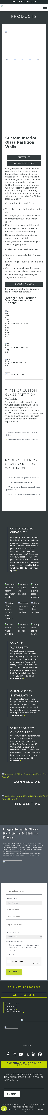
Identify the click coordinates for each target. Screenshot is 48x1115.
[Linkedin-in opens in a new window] (33, 1054)
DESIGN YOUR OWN (13, 1012)
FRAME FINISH (18, 362)
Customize (24, 157)
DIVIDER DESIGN (20, 348)
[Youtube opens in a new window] (21, 1054)
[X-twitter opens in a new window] (27, 1054)
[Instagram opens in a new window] (14, 1054)
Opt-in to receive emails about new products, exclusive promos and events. (24, 947)
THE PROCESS (17, 716)
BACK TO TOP (11, 1003)
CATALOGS (10, 1009)
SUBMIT (12, 1094)
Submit (14, 972)
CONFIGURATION (20, 324)
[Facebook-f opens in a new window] (8, 1054)
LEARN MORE (17, 679)
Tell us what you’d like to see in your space (24, 568)
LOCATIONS (10, 1006)
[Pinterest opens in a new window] (40, 1054)
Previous (5, 62)
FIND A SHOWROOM (24, 2)
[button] (4, 1110)
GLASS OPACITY (19, 374)
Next (43, 62)
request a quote (24, 163)
